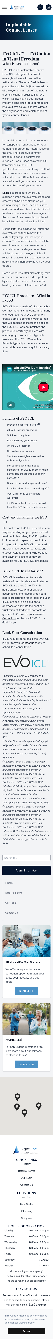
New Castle (26, 1204)
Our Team (10, 902)
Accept (26, 1331)
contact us (27, 642)
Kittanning (26, 1211)
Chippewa (26, 1218)
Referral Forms (13, 892)
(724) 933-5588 (38, 1304)
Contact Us (11, 912)
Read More (26, 991)
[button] (4, 7)
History (9, 882)
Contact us (9, 618)
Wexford (26, 1197)
